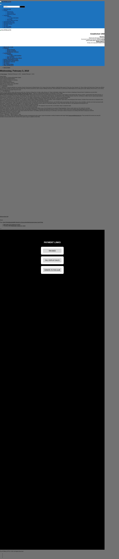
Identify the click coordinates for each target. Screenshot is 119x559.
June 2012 (7, 484)
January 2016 (8, 431)
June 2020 (7, 367)
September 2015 (9, 436)
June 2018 (7, 396)
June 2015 (7, 440)
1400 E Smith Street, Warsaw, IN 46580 (95, 40)
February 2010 (8, 518)
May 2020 (7, 369)
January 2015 (8, 446)
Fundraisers (6, 15)
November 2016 (9, 419)
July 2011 (7, 497)
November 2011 (9, 492)
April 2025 (7, 296)
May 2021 (7, 354)
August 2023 (8, 321)
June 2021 (7, 353)
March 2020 (8, 371)
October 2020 (8, 363)
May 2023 (7, 325)
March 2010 (8, 517)
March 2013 (8, 473)
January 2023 (8, 330)
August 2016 (8, 423)
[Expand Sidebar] (0, 228)
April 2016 (7, 427)
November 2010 (9, 507)
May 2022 (7, 339)
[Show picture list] (4, 216)
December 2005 (9, 538)
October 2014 (8, 450)
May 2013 (7, 470)
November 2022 (9, 332)
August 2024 (8, 306)
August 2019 (8, 380)
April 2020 (7, 370)
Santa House (10, 11)
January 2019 (8, 388)
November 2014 (9, 448)
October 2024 (8, 304)
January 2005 (8, 545)
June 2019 (7, 382)
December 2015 (9, 432)
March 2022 (8, 342)
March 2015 (8, 443)
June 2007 (7, 529)
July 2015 (7, 439)
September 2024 (9, 305)
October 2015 (8, 435)
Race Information (14, 17)
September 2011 (9, 495)
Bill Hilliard (16, 222)
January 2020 (8, 374)
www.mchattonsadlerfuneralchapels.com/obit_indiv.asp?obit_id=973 (16, 93)
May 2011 (7, 500)
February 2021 (8, 358)
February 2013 (8, 474)
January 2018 (8, 402)
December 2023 (9, 316)
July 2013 (7, 468)
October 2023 (8, 319)
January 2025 (8, 300)
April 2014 (7, 457)
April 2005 (7, 543)
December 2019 (9, 375)
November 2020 (9, 361)
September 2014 (9, 451)
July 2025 (7, 293)
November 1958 (9, 549)
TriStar (41, 222)
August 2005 (8, 540)
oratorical (33, 222)
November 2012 (9, 478)
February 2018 (8, 401)
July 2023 (7, 322)
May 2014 (7, 456)
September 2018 (9, 393)
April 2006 (7, 533)
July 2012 (7, 483)
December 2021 (9, 345)
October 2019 (8, 377)
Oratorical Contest (11, 14)
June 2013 (7, 469)
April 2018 (7, 398)
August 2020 (8, 365)
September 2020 (9, 364)
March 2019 (8, 386)
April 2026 (7, 282)
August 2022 (8, 336)
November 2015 (9, 434)
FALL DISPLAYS (7, 27)
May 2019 (7, 383)
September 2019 (9, 379)
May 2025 (7, 295)
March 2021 (8, 356)
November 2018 (9, 391)
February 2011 (8, 503)
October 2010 (8, 508)
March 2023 (8, 327)
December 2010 (9, 506)
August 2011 (8, 496)
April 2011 (7, 501)
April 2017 (7, 413)
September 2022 (9, 334)
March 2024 (8, 312)
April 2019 (7, 385)
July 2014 (7, 453)
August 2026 (8, 277)
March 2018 (8, 399)
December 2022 (9, 331)
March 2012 (8, 488)
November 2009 (9, 522)
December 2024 (9, 301)
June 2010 (7, 513)
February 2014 (8, 459)
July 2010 (7, 512)
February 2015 (8, 445)
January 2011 (8, 505)
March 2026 (8, 283)
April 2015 (7, 442)
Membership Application (9, 22)
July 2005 (7, 541)
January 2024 (8, 315)
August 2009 (8, 525)
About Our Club (7, 9)
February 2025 (8, 299)
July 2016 (7, 424)
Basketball (11, 222)
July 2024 (7, 307)
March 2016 (8, 429)
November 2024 (9, 303)
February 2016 (8, 430)
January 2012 (8, 490)
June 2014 (7, 454)
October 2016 (8, 420)
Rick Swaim (4, 74)
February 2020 (8, 372)
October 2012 (8, 479)
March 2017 (8, 414)
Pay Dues (5, 25)
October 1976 (8, 548)
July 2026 (7, 278)
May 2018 (7, 397)
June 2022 (7, 338)
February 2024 (8, 314)
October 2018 (8, 392)
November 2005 (9, 539)
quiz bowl (37, 222)
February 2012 (8, 489)
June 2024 (7, 309)
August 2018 (8, 394)
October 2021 (8, 348)
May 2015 (7, 441)
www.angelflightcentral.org (75, 115)
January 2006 (8, 536)
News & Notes (6, 67)
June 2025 (7, 294)
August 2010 (8, 511)
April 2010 (7, 516)
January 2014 (8, 461)
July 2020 (7, 366)
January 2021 (8, 359)
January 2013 (8, 475)
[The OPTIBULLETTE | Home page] (5, 1)
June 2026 (7, 279)
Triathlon (9, 16)
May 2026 (7, 281)
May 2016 (7, 426)
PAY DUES (52, 251)
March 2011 (8, 502)
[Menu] (0, 4)
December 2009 (9, 521)
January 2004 (8, 546)
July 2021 (7, 352)
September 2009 (9, 524)
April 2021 (7, 355)
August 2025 (8, 292)
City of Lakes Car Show (12, 20)
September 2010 (9, 510)
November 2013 (9, 463)
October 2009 (8, 523)
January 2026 (8, 285)
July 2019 (7, 381)
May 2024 (7, 310)
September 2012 (9, 480)
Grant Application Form (8, 21)
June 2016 (7, 425)
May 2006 (7, 532)
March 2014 (8, 458)
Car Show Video (7, 26)
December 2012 (9, 476)
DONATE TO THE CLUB (52, 270)
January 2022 (8, 344)
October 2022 (8, 333)
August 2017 (8, 408)
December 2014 (9, 447)
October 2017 (8, 405)
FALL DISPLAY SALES (52, 260)
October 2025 (8, 289)
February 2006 (8, 535)
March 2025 (8, 298)
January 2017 (8, 416)
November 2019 (9, 376)
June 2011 (7, 499)
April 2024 (7, 311)
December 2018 (9, 390)
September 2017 (9, 407)
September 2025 (9, 290)
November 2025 (9, 288)
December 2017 (9, 403)
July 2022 (7, 337)
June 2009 (7, 528)
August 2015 (8, 437)
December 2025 (9, 287)
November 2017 (9, 404)
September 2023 (9, 320)
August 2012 (8, 481)
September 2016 (9, 421)
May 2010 (7, 514)
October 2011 (8, 494)
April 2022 (7, 341)
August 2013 (8, 467)
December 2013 (9, 462)
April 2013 (7, 472)
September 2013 (9, 465)
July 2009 (7, 527)
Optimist (29, 222)
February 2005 (8, 544)
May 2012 (7, 485)
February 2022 (8, 343)
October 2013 (8, 464)
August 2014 (8, 452)
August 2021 (8, 350)
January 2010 (8, 519)
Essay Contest (10, 13)
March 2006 (8, 534)
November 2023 (9, 317)
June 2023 (7, 323)
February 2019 (8, 387)
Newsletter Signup (7, 24)
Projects (5, 10)
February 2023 (8, 328)
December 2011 (9, 491)
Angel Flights (6, 222)
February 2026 (8, 284)
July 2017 (7, 409)
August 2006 (8, 530)
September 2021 (9, 349)
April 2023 (7, 326)
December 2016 (9, 418)
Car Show (21, 222)
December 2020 (9, 360)
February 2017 (8, 415)
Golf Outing (9, 19)
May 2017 (7, 412)
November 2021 (9, 347)
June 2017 (7, 410)
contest (25, 222)
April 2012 (7, 486)
